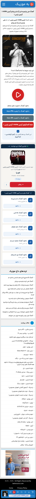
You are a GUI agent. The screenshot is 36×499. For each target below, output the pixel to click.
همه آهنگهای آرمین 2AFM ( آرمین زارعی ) (18, 124)
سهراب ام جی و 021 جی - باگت (24, 358)
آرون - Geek (29, 426)
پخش (20, 184)
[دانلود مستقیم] (6, 184)
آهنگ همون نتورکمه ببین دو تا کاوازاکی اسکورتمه (17, 312)
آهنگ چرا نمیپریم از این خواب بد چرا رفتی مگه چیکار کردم (18, 294)
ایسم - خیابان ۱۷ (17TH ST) (25, 407)
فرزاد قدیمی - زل (28, 368)
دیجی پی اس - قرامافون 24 (24, 437)
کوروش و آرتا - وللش (26, 445)
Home (11, 488)
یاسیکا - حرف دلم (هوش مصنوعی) (22, 391)
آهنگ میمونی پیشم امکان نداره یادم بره (21, 298)
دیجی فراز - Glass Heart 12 (25, 351)
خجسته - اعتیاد (28, 410)
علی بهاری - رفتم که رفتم (25, 422)
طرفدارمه (18, 76)
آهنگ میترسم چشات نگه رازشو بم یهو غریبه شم (18, 285)
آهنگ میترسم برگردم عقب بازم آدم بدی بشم (19, 308)
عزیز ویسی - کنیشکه (26, 430)
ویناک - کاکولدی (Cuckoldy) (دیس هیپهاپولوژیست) (23, 342)
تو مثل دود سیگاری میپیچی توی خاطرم (21, 337)
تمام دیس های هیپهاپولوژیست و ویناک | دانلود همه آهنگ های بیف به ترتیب (19, 363)
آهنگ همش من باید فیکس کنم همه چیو (20, 289)
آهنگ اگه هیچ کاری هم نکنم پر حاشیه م (20, 278)
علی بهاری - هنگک (27, 399)
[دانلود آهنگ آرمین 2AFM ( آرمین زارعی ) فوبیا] (18, 158)
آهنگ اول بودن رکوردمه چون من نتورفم (21, 316)
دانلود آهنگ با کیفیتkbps (18, 111)
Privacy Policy (22, 488)
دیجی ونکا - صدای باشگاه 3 (24, 372)
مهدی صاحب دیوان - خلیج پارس (23, 414)
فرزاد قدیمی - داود (27, 376)
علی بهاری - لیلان (28, 347)
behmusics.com (18, 483)
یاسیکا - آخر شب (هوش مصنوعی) (23, 418)
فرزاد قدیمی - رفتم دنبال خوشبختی (22, 441)
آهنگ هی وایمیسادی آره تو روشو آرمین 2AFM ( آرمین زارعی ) (18, 13)
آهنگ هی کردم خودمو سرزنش (23, 281)
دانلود (17, 206)
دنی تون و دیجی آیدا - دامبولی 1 (23, 433)
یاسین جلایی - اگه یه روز (25, 329)
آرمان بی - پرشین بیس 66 (25, 333)
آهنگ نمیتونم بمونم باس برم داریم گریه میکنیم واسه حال (18, 303)
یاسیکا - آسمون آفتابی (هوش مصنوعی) (21, 387)
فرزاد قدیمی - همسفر (26, 380)
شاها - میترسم (28, 355)
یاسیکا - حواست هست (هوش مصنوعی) (21, 395)
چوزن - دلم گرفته (27, 403)
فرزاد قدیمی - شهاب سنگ (25, 384)
